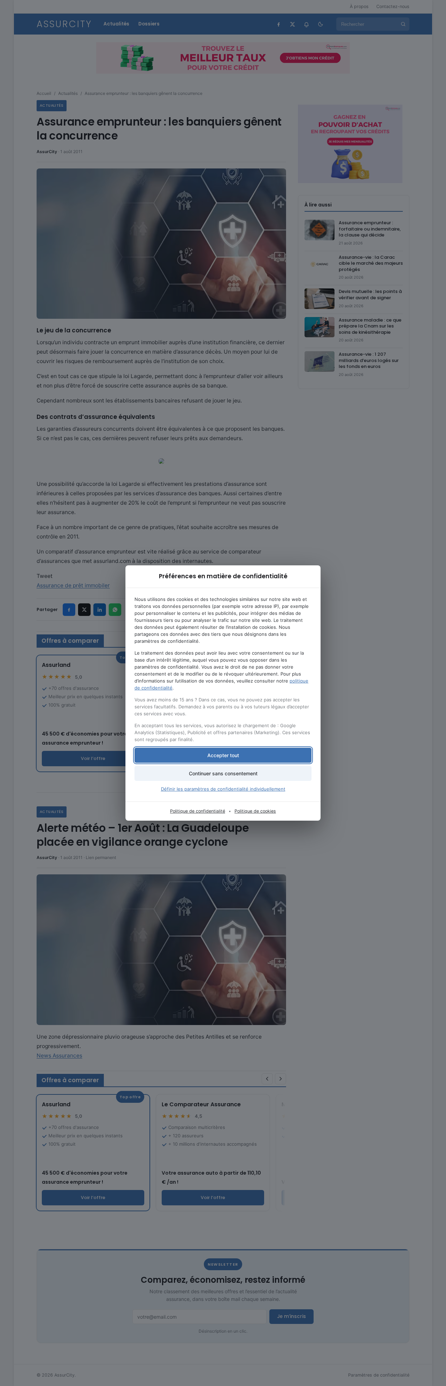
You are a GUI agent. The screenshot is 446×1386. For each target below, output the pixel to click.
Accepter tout (223, 755)
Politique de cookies (255, 811)
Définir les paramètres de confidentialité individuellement (223, 789)
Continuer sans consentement (223, 773)
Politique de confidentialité (197, 811)
